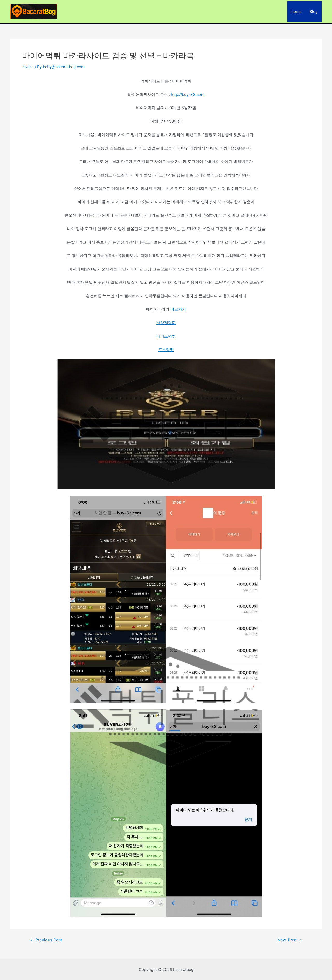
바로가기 (178, 309)
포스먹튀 (166, 349)
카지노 (28, 66)
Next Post (289, 940)
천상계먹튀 (166, 322)
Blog (313, 11)
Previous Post (46, 940)
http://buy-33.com (187, 94)
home (296, 11)
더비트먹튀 (166, 336)
